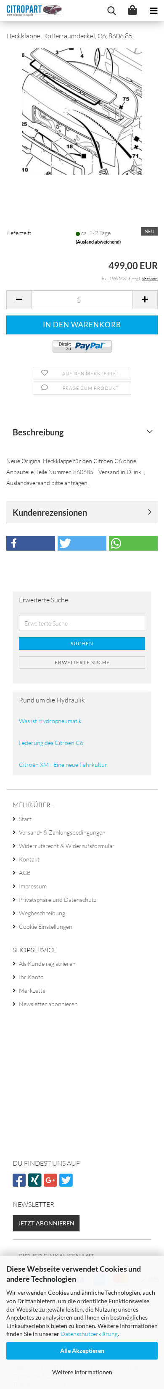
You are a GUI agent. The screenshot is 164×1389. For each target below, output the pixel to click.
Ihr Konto (31, 977)
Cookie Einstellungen (45, 926)
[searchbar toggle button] (111, 10)
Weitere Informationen (82, 1372)
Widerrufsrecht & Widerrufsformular (67, 845)
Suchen (82, 643)
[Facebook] (20, 1183)
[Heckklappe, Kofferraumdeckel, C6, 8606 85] (82, 110)
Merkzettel (33, 990)
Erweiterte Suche (82, 662)
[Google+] (51, 1183)
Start (25, 818)
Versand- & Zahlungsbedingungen (62, 832)
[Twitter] (67, 1183)
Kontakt (29, 859)
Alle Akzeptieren (82, 1350)
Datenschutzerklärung (89, 1333)
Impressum (33, 886)
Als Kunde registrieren (47, 963)
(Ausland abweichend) (98, 241)
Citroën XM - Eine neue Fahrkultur (63, 764)
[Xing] (36, 1183)
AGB (25, 872)
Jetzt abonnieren (46, 1223)
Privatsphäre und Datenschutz (57, 899)
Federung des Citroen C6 (51, 742)
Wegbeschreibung (42, 913)
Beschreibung (38, 432)
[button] (19, 299)
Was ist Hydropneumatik (50, 720)
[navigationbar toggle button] (153, 10)
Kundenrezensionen (50, 512)
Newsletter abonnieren (48, 1003)
